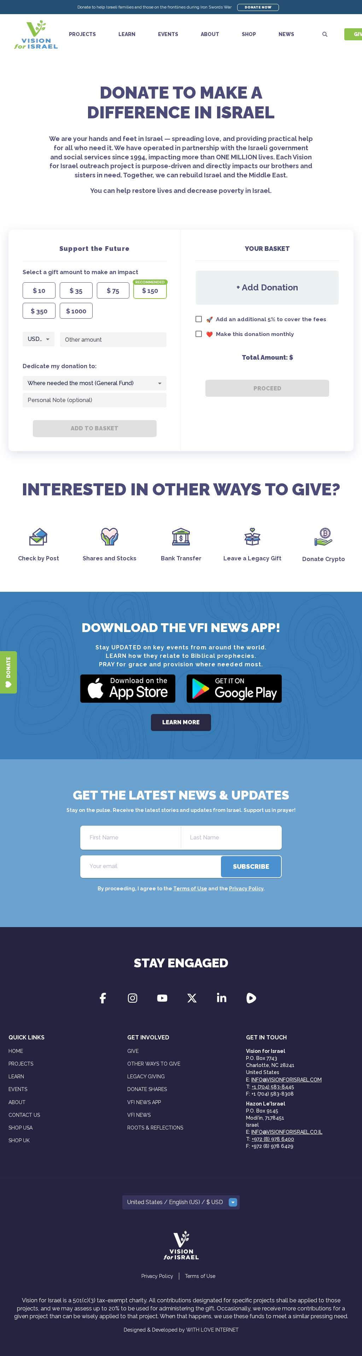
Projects (82, 34)
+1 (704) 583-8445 (273, 1087)
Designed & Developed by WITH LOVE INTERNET (181, 1330)
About (210, 34)
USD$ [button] (36, 339)
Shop (249, 34)
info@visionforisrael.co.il (286, 1132)
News (286, 34)
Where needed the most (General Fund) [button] (81, 383)
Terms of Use (190, 888)
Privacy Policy (246, 888)
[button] (181, 1202)
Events (168, 34)
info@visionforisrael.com (286, 1080)
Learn (126, 34)
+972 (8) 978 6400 (273, 1139)
